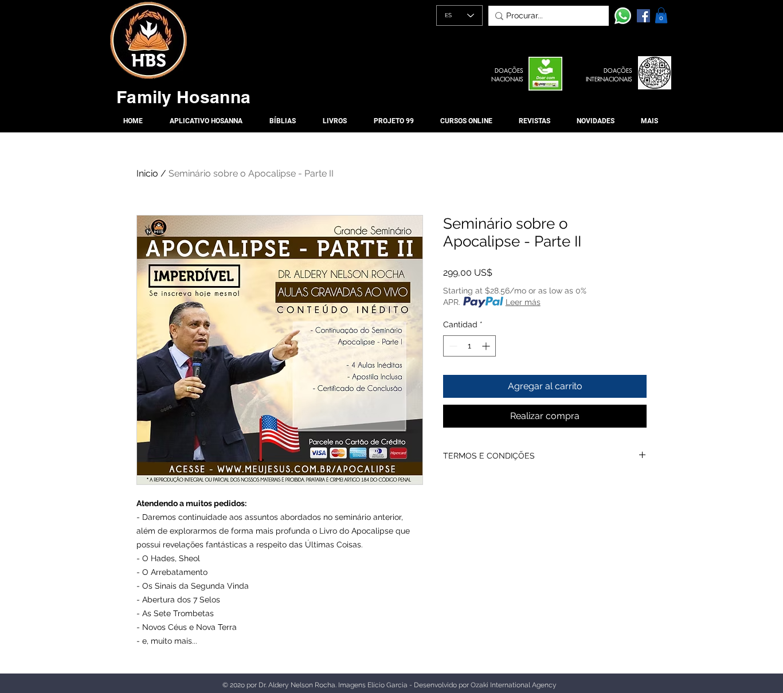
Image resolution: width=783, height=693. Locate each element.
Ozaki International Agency (514, 685)
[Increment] (487, 346)
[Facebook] (643, 15)
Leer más (523, 302)
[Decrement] (452, 346)
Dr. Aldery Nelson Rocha (297, 685)
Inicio (147, 173)
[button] (661, 15)
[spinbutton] (469, 346)
